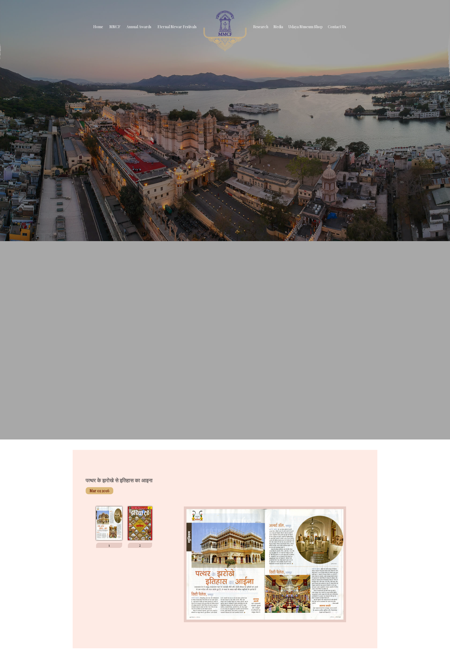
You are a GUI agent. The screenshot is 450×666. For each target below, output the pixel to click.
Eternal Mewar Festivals (177, 26)
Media (278, 26)
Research (260, 26)
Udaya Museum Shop (305, 26)
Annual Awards (139, 26)
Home (98, 26)
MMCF (114, 26)
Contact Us (337, 26)
